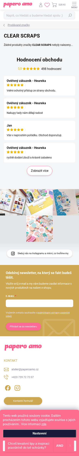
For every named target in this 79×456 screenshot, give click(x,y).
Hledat (70, 15)
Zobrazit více (39, 171)
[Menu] (74, 5)
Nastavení (39, 433)
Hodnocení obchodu (39, 60)
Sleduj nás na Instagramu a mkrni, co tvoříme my (43, 253)
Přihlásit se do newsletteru (23, 326)
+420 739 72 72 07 (23, 377)
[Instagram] (16, 387)
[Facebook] (7, 387)
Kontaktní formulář (23, 401)
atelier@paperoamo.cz (25, 369)
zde (43, 424)
